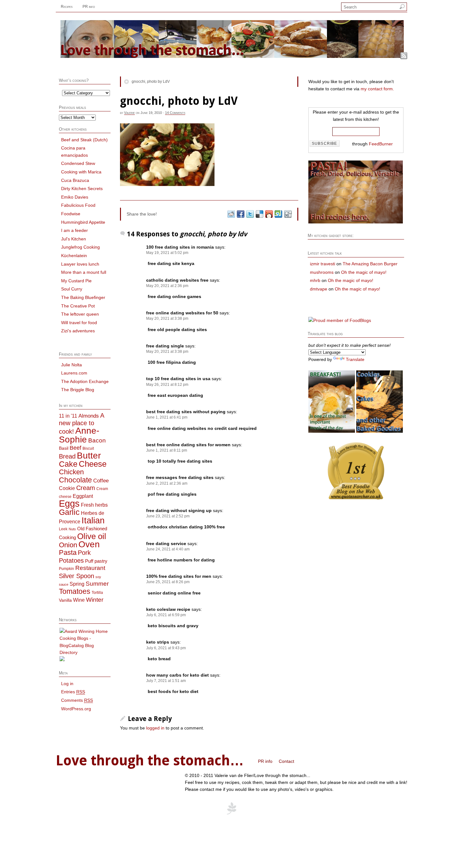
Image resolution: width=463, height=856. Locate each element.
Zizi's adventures (78, 330)
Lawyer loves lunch (80, 264)
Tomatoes (74, 591)
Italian (93, 520)
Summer (97, 583)
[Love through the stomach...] (232, 56)
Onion (68, 545)
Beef (75, 448)
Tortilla (97, 592)
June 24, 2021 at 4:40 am (168, 549)
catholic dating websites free (177, 280)
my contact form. (377, 88)
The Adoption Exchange (85, 381)
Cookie (67, 488)
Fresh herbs (94, 505)
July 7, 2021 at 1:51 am (166, 681)
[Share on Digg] (287, 214)
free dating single (165, 345)
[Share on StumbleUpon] (278, 214)
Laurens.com (74, 372)
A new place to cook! (81, 423)
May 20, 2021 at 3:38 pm (167, 318)
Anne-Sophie (79, 434)
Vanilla (65, 600)
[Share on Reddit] (231, 214)
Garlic (69, 512)
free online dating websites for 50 (182, 312)
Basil (63, 448)
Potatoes (71, 560)
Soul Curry (71, 288)
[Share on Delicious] (259, 214)
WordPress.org (76, 708)
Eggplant (83, 496)
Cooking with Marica (81, 171)
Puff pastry (96, 561)
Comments (77, 700)
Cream (85, 487)
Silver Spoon (76, 575)
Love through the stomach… (150, 760)
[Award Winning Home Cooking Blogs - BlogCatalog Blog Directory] (85, 652)
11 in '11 (68, 416)
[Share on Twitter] (250, 214)
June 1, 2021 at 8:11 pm (166, 450)
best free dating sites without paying (186, 411)
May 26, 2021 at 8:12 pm (167, 384)
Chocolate (75, 480)
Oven (89, 544)
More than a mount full (83, 272)
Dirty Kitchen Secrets (82, 188)
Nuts (72, 529)
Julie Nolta (71, 364)
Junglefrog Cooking (80, 247)
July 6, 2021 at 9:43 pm (166, 648)
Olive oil (91, 536)
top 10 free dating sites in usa (178, 378)
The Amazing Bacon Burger (370, 263)
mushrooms (322, 272)
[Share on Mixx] (269, 214)
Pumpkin (66, 568)
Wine (79, 600)
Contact (286, 761)
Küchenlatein (74, 255)
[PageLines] (231, 813)
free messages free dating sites (180, 477)
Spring (77, 584)
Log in (67, 683)
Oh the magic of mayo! (363, 272)
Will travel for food (79, 322)
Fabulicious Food (78, 205)
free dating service (166, 543)
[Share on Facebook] (240, 214)
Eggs (69, 503)
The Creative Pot (78, 305)
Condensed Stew (78, 163)
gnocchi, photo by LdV (151, 81)
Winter (94, 599)
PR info (89, 6)
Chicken (71, 472)
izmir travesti (322, 263)
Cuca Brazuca (75, 180)
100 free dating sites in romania (180, 247)
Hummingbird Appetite (83, 222)
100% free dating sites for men (178, 576)
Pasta (68, 552)
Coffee (101, 480)
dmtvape (318, 288)
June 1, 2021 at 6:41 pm (166, 417)
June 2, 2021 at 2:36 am (166, 483)
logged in (155, 727)
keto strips (157, 642)
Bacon (97, 440)
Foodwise (70, 213)
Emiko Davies (74, 197)
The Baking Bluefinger (83, 297)
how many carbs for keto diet (177, 675)
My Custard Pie (76, 280)
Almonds (88, 416)
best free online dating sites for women (188, 444)
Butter (89, 455)
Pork (84, 552)
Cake (68, 464)
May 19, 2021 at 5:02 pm (167, 253)
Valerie (129, 113)
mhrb (315, 280)
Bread (67, 456)
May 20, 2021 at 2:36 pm (167, 286)
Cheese (92, 463)
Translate (355, 359)
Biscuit (88, 448)
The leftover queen (80, 314)
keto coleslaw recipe (168, 609)
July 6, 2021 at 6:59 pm (166, 615)
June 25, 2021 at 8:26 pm (168, 582)
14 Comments (175, 113)
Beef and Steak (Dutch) (84, 139)
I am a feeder (74, 230)
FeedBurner (381, 143)
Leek (63, 529)
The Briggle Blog (77, 389)
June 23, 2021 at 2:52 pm (168, 516)
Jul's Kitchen (73, 238)
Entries (73, 691)
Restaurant (90, 568)
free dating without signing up (179, 510)
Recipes (66, 6)
